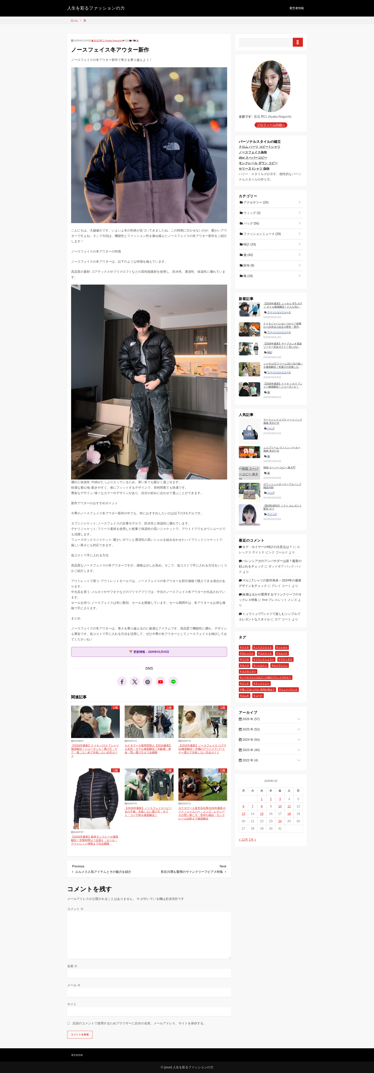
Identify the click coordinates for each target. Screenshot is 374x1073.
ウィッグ (251, 213)
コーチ (258, 695)
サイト (72, 1004)
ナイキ (245, 647)
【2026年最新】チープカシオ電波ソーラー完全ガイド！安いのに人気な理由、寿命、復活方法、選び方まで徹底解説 (282, 348)
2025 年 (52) (251, 729)
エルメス (283, 653)
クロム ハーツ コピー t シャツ (259, 146)
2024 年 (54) (251, 739)
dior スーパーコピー (253, 157)
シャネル (283, 647)
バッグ (251, 223)
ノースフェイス (263, 647)
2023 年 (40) (251, 750)
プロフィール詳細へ (271, 125)
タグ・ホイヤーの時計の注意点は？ (267, 547)
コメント (75, 909)
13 (243, 813)
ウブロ (245, 659)
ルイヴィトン (280, 665)
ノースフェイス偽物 (253, 152)
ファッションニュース (262, 234)
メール (73, 985)
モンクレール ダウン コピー (258, 163)
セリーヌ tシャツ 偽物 (254, 168)
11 (289, 806)
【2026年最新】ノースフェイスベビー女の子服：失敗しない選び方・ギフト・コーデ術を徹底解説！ (148, 812)
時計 (249, 244)
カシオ (245, 695)
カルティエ (266, 653)
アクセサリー (255, 202)
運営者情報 (296, 8)
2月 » (252, 839)
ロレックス (248, 653)
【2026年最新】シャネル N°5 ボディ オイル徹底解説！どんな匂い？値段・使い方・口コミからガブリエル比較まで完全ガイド (282, 308)
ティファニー (262, 683)
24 (280, 821)
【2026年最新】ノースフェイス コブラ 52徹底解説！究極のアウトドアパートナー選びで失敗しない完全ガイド (202, 749)
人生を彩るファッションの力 (96, 8)
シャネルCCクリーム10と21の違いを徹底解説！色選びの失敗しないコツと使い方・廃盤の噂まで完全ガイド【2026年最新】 (283, 368)
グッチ (245, 683)
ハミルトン (261, 665)
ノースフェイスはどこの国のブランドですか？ (266, 677)
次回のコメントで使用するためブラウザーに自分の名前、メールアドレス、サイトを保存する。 (139, 1023)
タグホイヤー (249, 671)
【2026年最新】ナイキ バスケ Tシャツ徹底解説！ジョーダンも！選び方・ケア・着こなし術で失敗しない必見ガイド (282, 388)
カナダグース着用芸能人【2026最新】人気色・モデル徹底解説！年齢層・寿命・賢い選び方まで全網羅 (148, 749)
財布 (248, 265)
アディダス (286, 659)
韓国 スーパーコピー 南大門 (279, 467)
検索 (297, 42)
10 (280, 806)
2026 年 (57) (251, 719)
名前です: (245, 116)
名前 (72, 966)
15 (262, 813)
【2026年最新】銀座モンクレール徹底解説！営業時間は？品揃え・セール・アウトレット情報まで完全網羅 (94, 840)
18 (289, 813)
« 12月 (243, 839)
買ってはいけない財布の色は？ (258, 689)
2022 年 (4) (250, 760)
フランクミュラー (264, 659)
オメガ (245, 665)
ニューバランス (289, 689)
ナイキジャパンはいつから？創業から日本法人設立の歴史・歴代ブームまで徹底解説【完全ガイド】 (282, 327)
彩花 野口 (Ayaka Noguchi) (108, 40)
